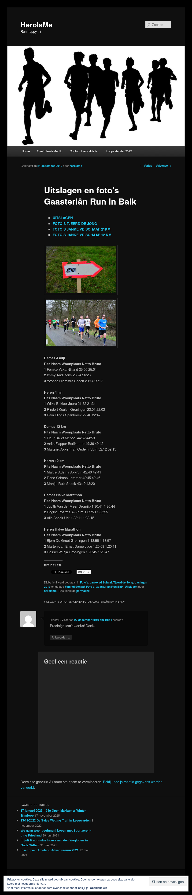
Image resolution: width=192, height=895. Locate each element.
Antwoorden (61, 637)
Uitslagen (131, 586)
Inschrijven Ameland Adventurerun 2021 (49, 850)
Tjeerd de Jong (123, 582)
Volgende (163, 165)
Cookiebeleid (98, 888)
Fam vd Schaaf (75, 586)
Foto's (84, 582)
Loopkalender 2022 (119, 151)
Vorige (146, 165)
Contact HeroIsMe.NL (84, 151)
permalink (83, 591)
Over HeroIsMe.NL (49, 151)
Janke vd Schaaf (101, 582)
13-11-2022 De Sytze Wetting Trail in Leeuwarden (56, 820)
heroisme (76, 166)
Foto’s (90, 586)
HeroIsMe (36, 24)
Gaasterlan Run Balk (109, 586)
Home (26, 151)
